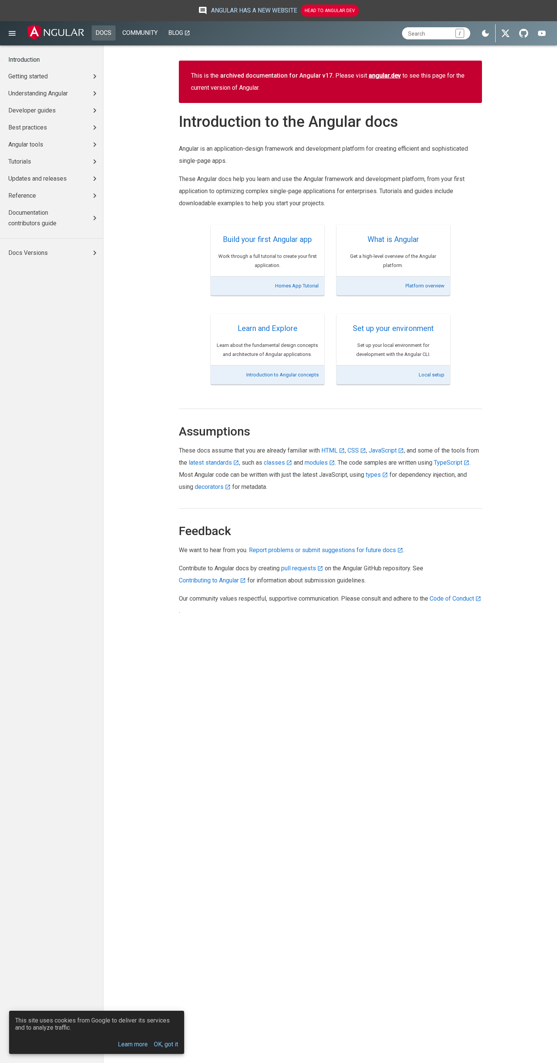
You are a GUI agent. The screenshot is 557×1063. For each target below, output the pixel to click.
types (373, 474)
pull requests (298, 568)
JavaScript (383, 450)
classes (274, 462)
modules (316, 462)
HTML (329, 450)
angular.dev (385, 75)
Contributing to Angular (209, 580)
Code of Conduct (452, 598)
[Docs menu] (12, 33)
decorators (209, 486)
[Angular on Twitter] (505, 33)
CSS (353, 450)
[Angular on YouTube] (542, 33)
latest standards (210, 462)
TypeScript (448, 462)
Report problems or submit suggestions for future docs (322, 550)
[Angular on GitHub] (524, 33)
